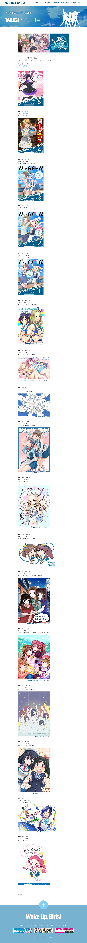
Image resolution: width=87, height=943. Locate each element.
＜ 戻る (20, 894)
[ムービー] (67, 3)
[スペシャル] (80, 3)
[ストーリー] (41, 3)
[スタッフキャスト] (48, 3)
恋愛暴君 (25, 66)
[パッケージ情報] (73, 3)
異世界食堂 (25, 113)
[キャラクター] (56, 3)
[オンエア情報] (62, 3)
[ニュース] (36, 3)
